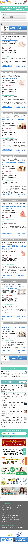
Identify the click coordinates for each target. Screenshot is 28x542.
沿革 (11, 527)
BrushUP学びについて (18, 515)
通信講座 (20, 505)
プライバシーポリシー (8, 517)
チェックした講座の (16, 27)
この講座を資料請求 (20, 67)
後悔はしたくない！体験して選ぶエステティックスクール (11, 413)
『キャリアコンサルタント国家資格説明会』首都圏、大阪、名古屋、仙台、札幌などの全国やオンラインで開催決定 (13, 422)
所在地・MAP (19, 527)
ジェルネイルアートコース (10, 40)
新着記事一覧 (23, 382)
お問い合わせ (5, 515)
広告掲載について (7, 519)
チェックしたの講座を (21, 539)
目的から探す (5, 507)
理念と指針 (5, 527)
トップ (4, 505)
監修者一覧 (5, 509)
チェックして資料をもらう (11, 33)
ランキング (15, 507)
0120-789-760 (10, 433)
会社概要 (17, 519)
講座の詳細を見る (7, 67)
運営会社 (4, 521)
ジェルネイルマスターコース (10, 78)
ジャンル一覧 (12, 505)
